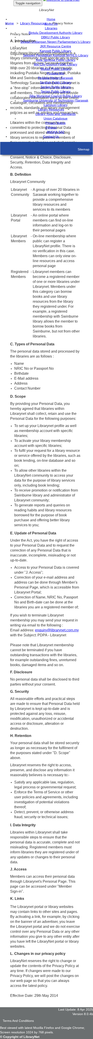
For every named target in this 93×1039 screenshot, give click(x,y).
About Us (51, 23)
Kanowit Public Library (55, 51)
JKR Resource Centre (55, 46)
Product (51, 127)
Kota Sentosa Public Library (55, 60)
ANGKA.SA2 (55, 132)
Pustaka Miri (55, 73)
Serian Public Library (55, 91)
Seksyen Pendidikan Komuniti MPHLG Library (55, 55)
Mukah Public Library (56, 69)
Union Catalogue (55, 118)
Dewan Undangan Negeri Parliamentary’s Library (56, 42)
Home (51, 19)
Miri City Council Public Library (55, 64)
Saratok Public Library (55, 82)
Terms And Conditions (18, 1021)
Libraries (51, 28)
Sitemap (83, 149)
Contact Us (51, 136)
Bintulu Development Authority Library (55, 33)
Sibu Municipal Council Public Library (55, 96)
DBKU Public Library (55, 37)
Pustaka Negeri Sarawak (55, 78)
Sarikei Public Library (56, 87)
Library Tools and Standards (55, 114)
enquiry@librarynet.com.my (57, 630)
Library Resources (51, 109)
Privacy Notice (55, 123)
